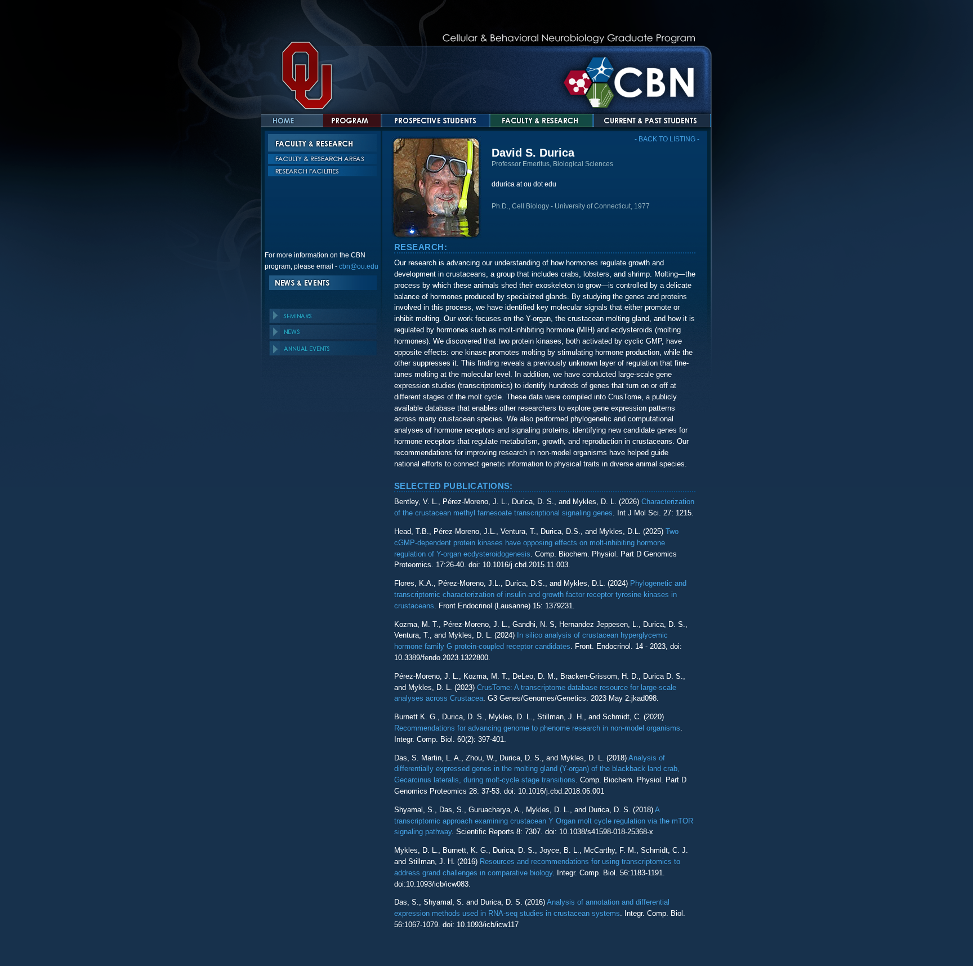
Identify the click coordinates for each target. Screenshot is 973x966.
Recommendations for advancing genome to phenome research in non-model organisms (537, 728)
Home (292, 120)
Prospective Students (435, 120)
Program (352, 120)
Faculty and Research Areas (322, 160)
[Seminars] (323, 316)
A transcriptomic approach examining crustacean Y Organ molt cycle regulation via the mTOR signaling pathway (543, 820)
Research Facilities (322, 172)
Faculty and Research (541, 120)
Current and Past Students (646, 120)
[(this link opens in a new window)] (492, 195)
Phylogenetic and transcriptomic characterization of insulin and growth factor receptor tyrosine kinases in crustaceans (540, 594)
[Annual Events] (323, 348)
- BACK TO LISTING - (667, 139)
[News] (323, 332)
